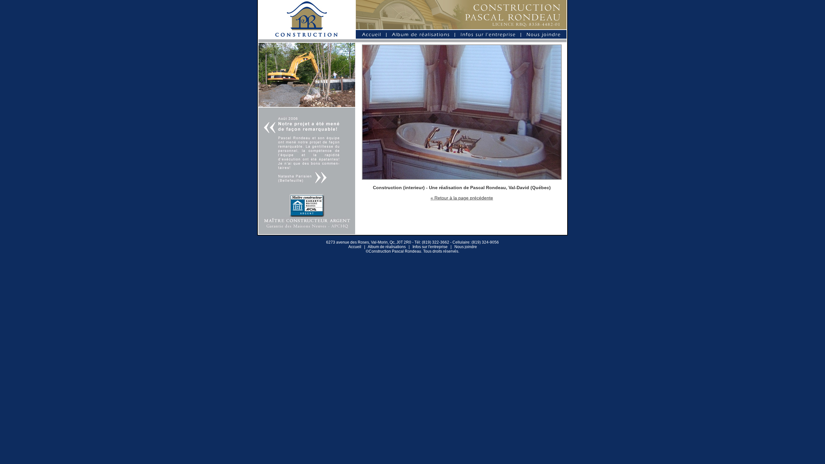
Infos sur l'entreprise (430, 247)
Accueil (354, 247)
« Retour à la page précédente (462, 197)
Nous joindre (465, 247)
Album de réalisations (387, 247)
